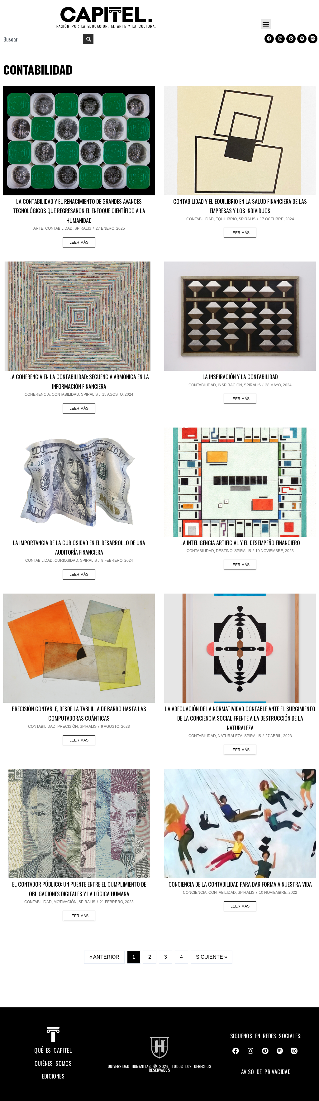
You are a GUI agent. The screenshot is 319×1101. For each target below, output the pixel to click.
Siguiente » (211, 957)
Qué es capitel (53, 1050)
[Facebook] (269, 38)
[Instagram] (280, 38)
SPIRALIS (82, 228)
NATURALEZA (230, 736)
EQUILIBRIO (226, 219)
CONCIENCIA (195, 892)
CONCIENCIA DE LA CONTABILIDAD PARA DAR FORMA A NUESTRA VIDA (240, 884)
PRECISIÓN (67, 726)
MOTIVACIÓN (65, 902)
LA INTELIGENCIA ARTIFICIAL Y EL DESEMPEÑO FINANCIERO (240, 543)
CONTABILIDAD (59, 228)
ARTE (38, 228)
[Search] (88, 39)
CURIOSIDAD (66, 560)
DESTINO (224, 551)
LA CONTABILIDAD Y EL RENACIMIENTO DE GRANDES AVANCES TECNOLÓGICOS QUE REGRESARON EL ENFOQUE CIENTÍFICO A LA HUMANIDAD (79, 210)
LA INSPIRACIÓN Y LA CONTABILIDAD (240, 377)
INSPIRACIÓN (230, 385)
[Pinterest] (291, 38)
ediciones (53, 1076)
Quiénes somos (53, 1063)
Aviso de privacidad (266, 1072)
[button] (266, 24)
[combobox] (40, 39)
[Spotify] (302, 38)
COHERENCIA (37, 394)
